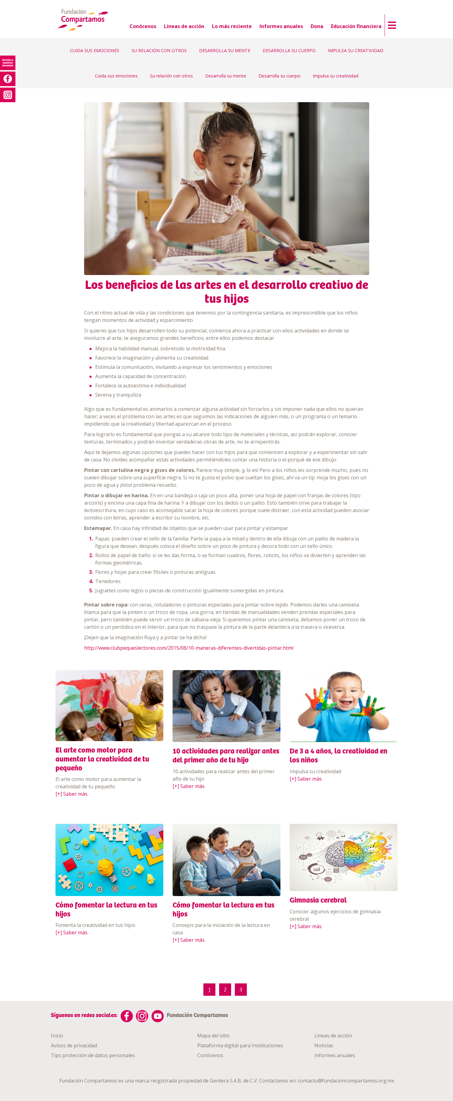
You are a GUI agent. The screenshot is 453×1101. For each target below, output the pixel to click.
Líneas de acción (184, 26)
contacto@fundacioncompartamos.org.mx (346, 1080)
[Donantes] (7, 63)
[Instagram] (142, 1016)
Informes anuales (281, 26)
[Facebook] (126, 1016)
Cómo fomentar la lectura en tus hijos (106, 909)
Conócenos (142, 26)
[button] (390, 23)
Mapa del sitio (213, 1035)
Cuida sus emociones (116, 76)
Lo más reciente (232, 26)
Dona (317, 26)
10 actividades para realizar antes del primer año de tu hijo (226, 755)
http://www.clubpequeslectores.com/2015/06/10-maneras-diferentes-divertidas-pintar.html (188, 647)
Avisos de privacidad (74, 1045)
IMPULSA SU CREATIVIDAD (355, 50)
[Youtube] (157, 1016)
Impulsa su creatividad (335, 76)
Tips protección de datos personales (93, 1055)
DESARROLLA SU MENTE (224, 50)
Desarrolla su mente (225, 76)
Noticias (323, 1045)
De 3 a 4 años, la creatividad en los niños (338, 755)
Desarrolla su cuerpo (279, 76)
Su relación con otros (171, 76)
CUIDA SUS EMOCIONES (94, 50)
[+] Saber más (71, 793)
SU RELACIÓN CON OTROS (159, 50)
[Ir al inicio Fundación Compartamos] (83, 20)
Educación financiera (356, 26)
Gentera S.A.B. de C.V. (234, 1080)
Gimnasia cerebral (318, 900)
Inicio (57, 1035)
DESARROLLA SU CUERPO (289, 50)
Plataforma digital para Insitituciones (240, 1045)
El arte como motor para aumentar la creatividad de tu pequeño (102, 759)
